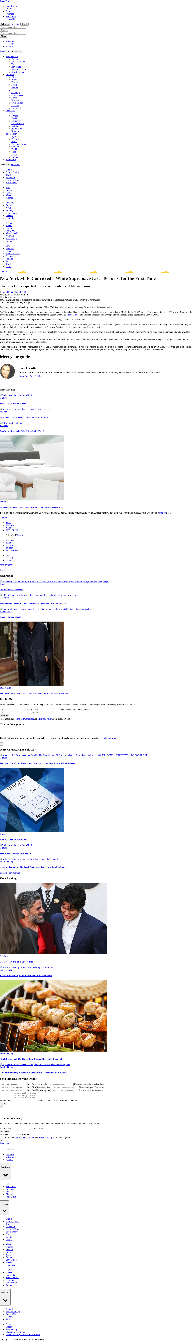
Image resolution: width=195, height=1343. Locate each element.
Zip (28, 712)
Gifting (14, 157)
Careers (9, 1327)
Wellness (10, 14)
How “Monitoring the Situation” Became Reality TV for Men (24, 417)
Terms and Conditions (24, 719)
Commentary (17, 95)
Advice (14, 113)
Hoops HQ (11, 19)
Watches (15, 105)
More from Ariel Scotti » (30, 376)
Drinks (14, 59)
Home (14, 141)
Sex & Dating (17, 72)
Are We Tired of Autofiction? (11, 589)
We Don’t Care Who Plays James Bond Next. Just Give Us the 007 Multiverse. (38, 763)
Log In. (20, 535)
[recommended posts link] (74, 755)
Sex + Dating (6, 970)
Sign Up (4, 716)
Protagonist (11, 1197)
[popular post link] (54, 581)
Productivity (16, 128)
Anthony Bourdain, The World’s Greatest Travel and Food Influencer (34, 867)
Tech (13, 152)
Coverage (10, 1189)
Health (14, 118)
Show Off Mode (18, 69)
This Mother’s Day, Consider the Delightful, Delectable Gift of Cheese (33, 1072)
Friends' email (6, 1100)
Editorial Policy (13, 1311)
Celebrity (15, 92)
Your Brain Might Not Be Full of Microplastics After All (22, 431)
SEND (3, 1103)
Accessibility (11, 1329)
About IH (10, 1309)
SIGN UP (5, 1132)
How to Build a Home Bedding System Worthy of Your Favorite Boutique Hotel (32, 507)
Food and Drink (18, 144)
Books (14, 79)
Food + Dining (18, 61)
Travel (14, 64)
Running (15, 131)
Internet (14, 87)
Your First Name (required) (39, 1087)
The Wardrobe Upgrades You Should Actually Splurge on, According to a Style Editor (34, 693)
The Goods (11, 16)
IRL (7, 1191)
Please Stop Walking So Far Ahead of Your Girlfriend (26, 975)
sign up (162, 513)
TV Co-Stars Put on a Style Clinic (16, 962)
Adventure (16, 67)
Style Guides (17, 103)
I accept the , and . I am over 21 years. (37, 719)
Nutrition (15, 126)
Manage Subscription (15, 1332)
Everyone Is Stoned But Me (11, 617)
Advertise (10, 1317)
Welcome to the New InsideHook (13, 403)
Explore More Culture (10, 873)
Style (8, 11)
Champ (9, 1194)
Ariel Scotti (8, 292)
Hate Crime (73, 314)
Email (29, 709)
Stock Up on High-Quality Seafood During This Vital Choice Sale (31, 1059)
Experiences (11, 6)
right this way (109, 738)
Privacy (9, 1324)
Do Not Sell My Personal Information (23, 1334)
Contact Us (11, 1314)
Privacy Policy (45, 719)
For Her (15, 149)
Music (14, 85)
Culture (9, 8)
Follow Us (5, 24)
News (14, 97)
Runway (15, 100)
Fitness (14, 116)
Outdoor (15, 146)
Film (13, 77)
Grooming (16, 108)
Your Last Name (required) (39, 1090)
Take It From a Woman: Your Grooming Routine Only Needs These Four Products (33, 603)
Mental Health (17, 123)
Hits (7, 1184)
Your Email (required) (37, 1084)
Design (14, 82)
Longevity (16, 121)
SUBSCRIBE (12, 530)
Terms (8, 1319)
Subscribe (15, 24)
